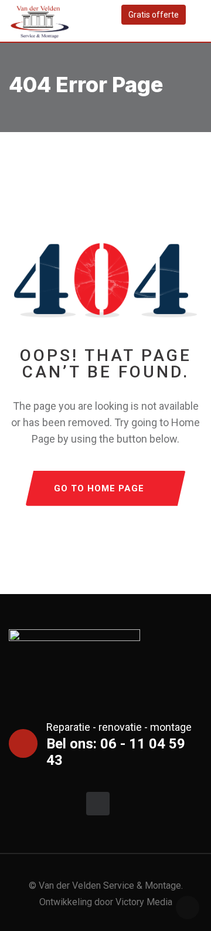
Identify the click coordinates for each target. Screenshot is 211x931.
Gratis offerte (153, 14)
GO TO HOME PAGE (99, 488)
